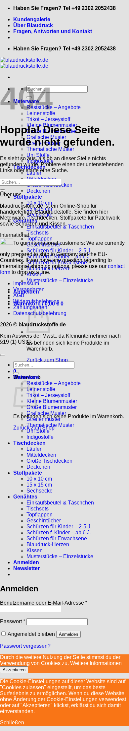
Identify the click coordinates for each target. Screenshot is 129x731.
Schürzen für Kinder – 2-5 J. (59, 526)
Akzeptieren (14, 669)
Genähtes (25, 496)
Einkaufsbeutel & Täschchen (60, 502)
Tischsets (37, 232)
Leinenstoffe (40, 389)
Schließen (12, 722)
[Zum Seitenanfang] (2, 355)
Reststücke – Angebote (53, 107)
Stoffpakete (27, 197)
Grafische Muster (46, 413)
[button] (26, 568)
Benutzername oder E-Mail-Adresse (43, 603)
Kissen (34, 550)
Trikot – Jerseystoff (48, 119)
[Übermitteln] (2, 190)
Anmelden (68, 634)
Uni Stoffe (38, 155)
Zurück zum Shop (47, 360)
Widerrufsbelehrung (36, 301)
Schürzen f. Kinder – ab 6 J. (58, 532)
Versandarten (29, 289)
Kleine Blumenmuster (51, 401)
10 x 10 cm (39, 479)
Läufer (33, 449)
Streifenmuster (43, 419)
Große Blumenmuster (51, 407)
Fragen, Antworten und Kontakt (52, 31)
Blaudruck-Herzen (47, 544)
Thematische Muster (50, 149)
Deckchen (38, 191)
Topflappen (39, 514)
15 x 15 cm (39, 485)
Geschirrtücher (43, 520)
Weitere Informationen (96, 663)
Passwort (12, 621)
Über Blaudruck (33, 25)
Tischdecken (29, 443)
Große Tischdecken (49, 461)
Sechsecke (39, 491)
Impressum (26, 283)
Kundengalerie (31, 19)
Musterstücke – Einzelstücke (59, 280)
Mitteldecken (41, 455)
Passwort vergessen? (25, 646)
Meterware (26, 377)
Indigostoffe (40, 437)
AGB (18, 295)
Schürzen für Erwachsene (56, 538)
